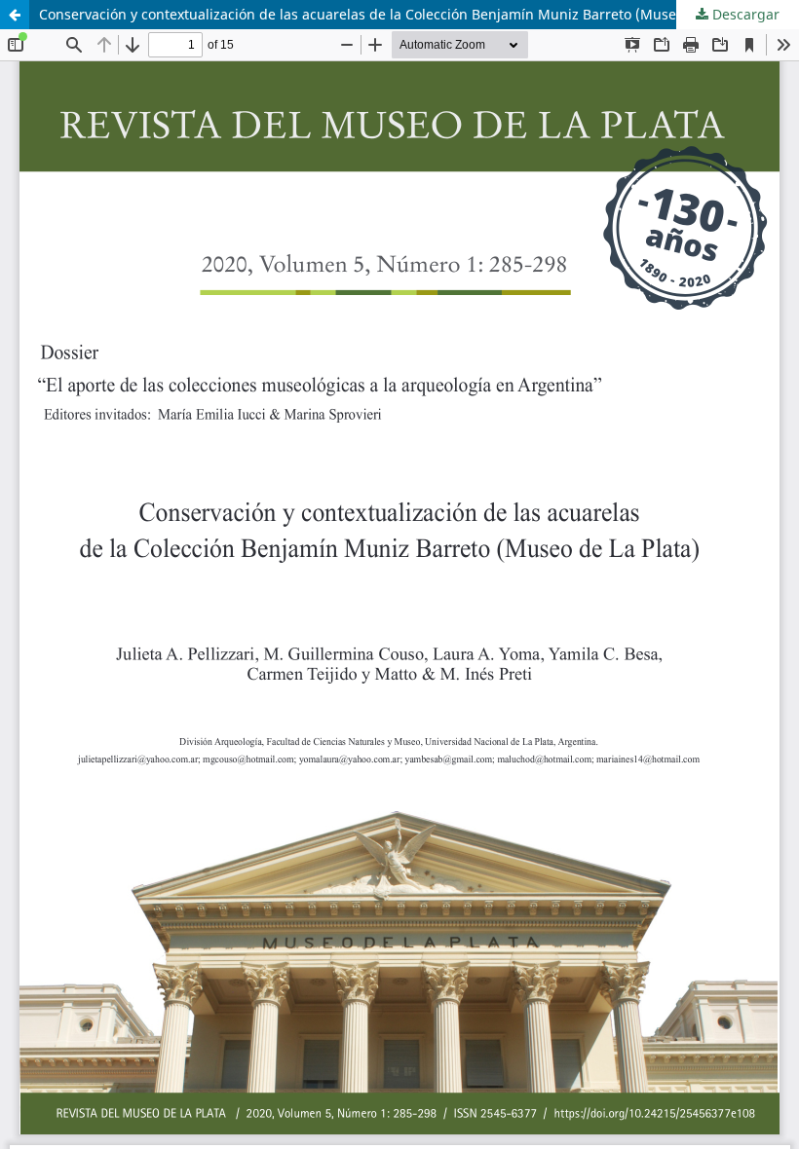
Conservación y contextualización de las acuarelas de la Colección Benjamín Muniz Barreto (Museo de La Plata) (401, 14)
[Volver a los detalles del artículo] (14, 14)
